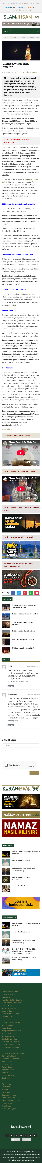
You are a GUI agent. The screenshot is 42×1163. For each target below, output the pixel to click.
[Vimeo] (30, 1136)
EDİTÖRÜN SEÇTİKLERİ (9, 917)
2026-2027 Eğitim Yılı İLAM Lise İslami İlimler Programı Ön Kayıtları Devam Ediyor (24, 951)
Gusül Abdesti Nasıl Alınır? (12, 1003)
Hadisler (5, 1089)
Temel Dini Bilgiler (9, 1075)
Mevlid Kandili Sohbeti (21, 860)
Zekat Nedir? (7, 1064)
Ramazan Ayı (7, 1061)
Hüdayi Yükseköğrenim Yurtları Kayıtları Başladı (24, 959)
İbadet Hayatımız (32, 72)
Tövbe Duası (7, 1016)
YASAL (26, 3)
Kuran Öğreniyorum (9, 1109)
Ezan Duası (6, 1106)
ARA (31, 3)
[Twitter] (13, 10)
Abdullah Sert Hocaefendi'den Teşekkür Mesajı (23, 870)
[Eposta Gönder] (36, 593)
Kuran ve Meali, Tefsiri (10, 1014)
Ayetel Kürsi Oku (8, 1036)
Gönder (34, 773)
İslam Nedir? (7, 997)
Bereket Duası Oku (9, 1039)
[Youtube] (20, 10)
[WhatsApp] (23, 10)
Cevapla (10, 686)
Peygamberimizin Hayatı (11, 1031)
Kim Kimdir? (6, 1078)
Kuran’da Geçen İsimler (11, 1022)
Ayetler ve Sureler (9, 1008)
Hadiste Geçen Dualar (10, 1047)
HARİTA (20, 3)
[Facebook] (10, 10)
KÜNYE (4, 3)
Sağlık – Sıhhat (8, 1072)
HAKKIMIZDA (12, 3)
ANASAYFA (7, 38)
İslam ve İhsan (7, 429)
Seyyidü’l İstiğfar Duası (11, 1100)
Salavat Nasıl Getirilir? (10, 1042)
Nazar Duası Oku (8, 1098)
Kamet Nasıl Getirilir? (10, 1059)
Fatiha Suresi (7, 1103)
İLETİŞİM (36, 3)
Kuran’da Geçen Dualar (11, 1044)
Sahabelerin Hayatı (9, 1095)
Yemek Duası (7, 1067)
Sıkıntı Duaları (7, 1025)
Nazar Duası (7, 1028)
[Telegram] (30, 10)
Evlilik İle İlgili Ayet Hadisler (13, 1053)
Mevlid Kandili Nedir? (20, 886)
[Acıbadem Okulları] (21, 973)
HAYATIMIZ (16, 38)
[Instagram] (17, 10)
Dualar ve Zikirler (9, 994)
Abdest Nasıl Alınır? (9, 1033)
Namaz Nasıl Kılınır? (10, 992)
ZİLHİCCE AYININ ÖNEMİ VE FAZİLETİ (18, 537)
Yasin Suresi (6, 1084)
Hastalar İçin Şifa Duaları (12, 1000)
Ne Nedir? (6, 1087)
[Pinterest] (27, 10)
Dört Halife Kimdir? (9, 1056)
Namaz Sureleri (8, 1005)
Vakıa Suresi (7, 1092)
